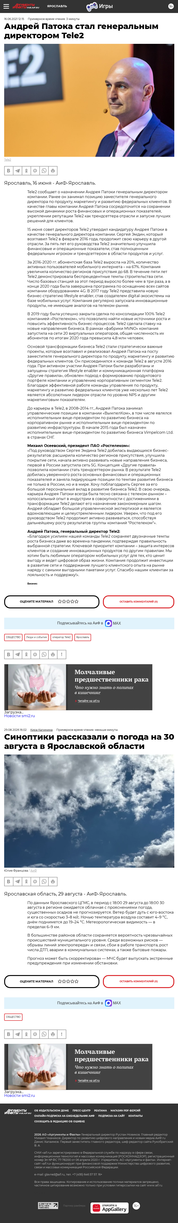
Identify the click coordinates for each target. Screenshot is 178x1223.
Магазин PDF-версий (125, 1110)
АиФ (33, 870)
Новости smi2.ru (19, 716)
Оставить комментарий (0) (139, 601)
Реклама (100, 1110)
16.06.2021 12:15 (14, 19)
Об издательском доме (51, 1110)
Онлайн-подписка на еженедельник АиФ (64, 1115)
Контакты (135, 1115)
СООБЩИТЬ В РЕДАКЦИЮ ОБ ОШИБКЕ (59, 1121)
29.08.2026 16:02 (15, 730)
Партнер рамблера (74, 1205)
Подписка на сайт (111, 1115)
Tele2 (7, 159)
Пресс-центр (81, 1110)
